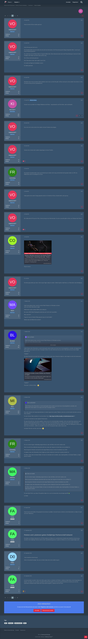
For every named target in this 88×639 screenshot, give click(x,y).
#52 (81, 301)
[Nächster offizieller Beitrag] (82, 116)
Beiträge (7, 35)
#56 (81, 468)
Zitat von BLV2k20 (31, 402)
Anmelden (68, 2)
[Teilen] (82, 16)
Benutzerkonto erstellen (48, 610)
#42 (81, 43)
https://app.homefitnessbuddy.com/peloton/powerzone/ (61, 416)
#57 (81, 507)
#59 (81, 553)
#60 (81, 576)
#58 (81, 530)
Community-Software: (44, 636)
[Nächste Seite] (17, 16)
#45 (81, 123)
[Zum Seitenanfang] (85, 637)
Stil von (44, 634)
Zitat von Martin (30, 337)
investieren (11, 623)
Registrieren (75, 2)
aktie (6, 623)
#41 (81, 20)
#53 (81, 331)
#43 (81, 77)
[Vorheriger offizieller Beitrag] (79, 116)
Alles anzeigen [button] (53, 345)
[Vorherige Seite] (5, 16)
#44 (81, 100)
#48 (81, 191)
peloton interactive (18, 623)
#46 (81, 145)
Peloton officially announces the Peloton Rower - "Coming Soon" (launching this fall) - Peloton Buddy (38, 256)
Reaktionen (8, 34)
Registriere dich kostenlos (47, 607)
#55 (81, 440)
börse (25, 623)
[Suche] (81, 2)
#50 (81, 237)
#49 (81, 214)
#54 (81, 397)
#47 (81, 168)
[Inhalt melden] (82, 36)
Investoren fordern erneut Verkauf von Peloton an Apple (37, 374)
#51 (81, 278)
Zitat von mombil (31, 473)
